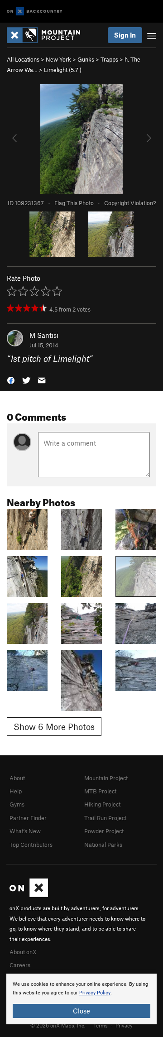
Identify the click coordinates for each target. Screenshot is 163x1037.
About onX (23, 951)
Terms (100, 1025)
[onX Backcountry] (34, 11)
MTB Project (100, 791)
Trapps (109, 59)
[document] (81, 999)
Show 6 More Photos (54, 726)
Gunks (85, 59)
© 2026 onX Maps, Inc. (58, 1025)
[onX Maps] (29, 894)
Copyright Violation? (130, 202)
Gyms (17, 804)
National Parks (103, 844)
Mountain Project (106, 778)
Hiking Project (102, 804)
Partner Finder (28, 817)
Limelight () (63, 69)
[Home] (48, 35)
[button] (11, 379)
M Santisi (43, 335)
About (17, 778)
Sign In (125, 35)
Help (16, 791)
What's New (25, 831)
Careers (20, 965)
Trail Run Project (105, 817)
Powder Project (104, 831)
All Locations (23, 59)
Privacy (124, 1025)
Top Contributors (31, 844)
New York (58, 59)
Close (81, 1011)
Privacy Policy (94, 993)
